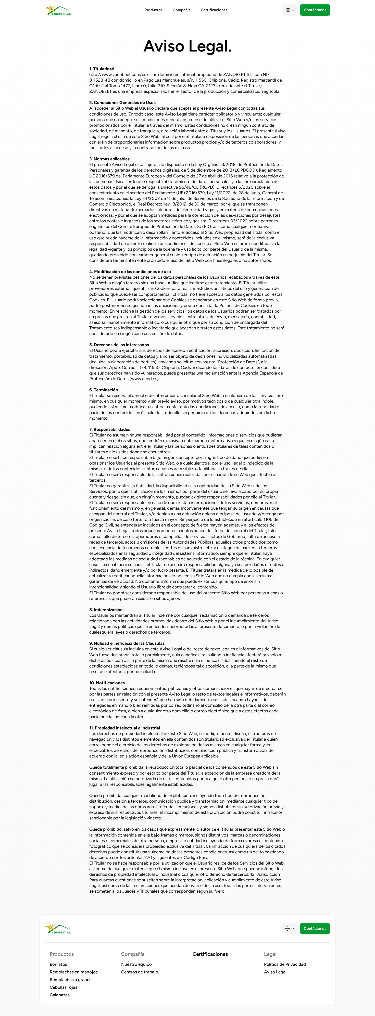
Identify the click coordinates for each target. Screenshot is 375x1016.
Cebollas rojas (63, 987)
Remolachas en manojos (74, 971)
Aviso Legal (275, 971)
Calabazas (60, 994)
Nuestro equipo (136, 964)
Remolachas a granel (70, 979)
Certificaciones (210, 954)
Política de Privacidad (285, 964)
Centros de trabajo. (140, 971)
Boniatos (58, 964)
